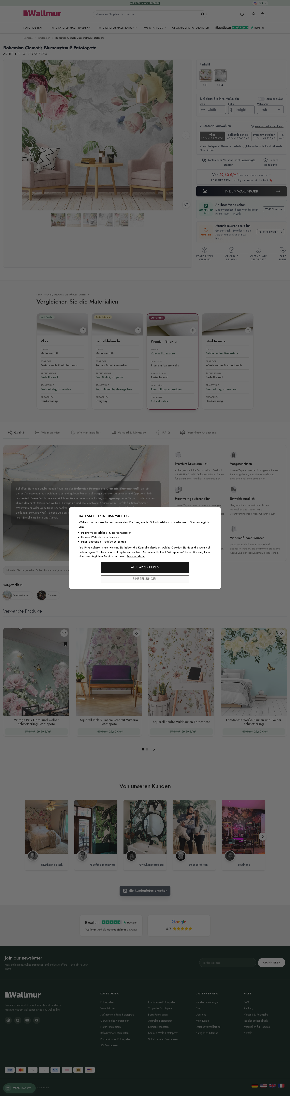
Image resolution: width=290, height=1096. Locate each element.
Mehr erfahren (136, 556)
